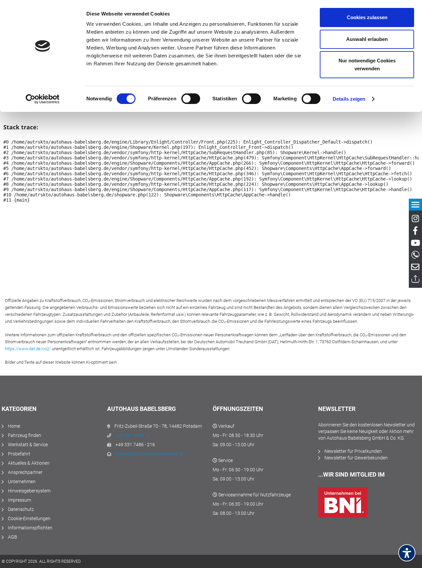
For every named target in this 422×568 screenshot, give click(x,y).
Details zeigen (349, 99)
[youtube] (415, 244)
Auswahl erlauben (367, 39)
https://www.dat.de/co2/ (28, 348)
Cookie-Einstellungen (29, 518)
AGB (12, 537)
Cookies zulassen (367, 17)
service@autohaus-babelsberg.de (149, 453)
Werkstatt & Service (28, 444)
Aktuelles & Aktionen (28, 463)
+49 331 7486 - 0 (132, 435)
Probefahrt (19, 453)
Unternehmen (22, 481)
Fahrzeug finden (24, 435)
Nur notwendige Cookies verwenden (367, 64)
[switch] (190, 98)
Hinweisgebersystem (29, 490)
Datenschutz (21, 509)
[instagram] (415, 219)
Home (14, 426)
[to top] (415, 278)
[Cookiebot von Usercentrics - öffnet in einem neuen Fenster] (43, 99)
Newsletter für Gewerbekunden (356, 457)
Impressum (19, 500)
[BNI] (369, 502)
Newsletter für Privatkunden (353, 451)
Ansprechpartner (25, 472)
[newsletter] (415, 268)
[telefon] (415, 255)
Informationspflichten (30, 527)
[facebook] (415, 232)
